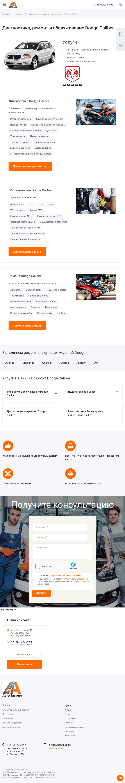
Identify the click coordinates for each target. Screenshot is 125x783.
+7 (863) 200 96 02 (103, 5)
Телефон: (41, 537)
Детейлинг (7, 718)
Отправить (41, 592)
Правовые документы (75, 727)
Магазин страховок (12, 723)
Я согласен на (60, 575)
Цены (68, 705)
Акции (68, 710)
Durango (64, 362)
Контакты (70, 735)
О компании (70, 718)
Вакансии (69, 723)
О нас (67, 714)
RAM (95, 362)
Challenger (28, 362)
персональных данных (76, 579)
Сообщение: (42, 547)
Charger (47, 362)
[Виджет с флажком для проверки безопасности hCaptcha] (56, 566)
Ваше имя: (42, 527)
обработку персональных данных (66, 575)
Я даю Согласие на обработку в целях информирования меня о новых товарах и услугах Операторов (64, 581)
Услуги (6, 705)
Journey (81, 362)
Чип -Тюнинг (8, 714)
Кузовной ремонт (11, 727)
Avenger (10, 362)
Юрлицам (70, 731)
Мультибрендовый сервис (15, 710)
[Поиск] (120, 5)
